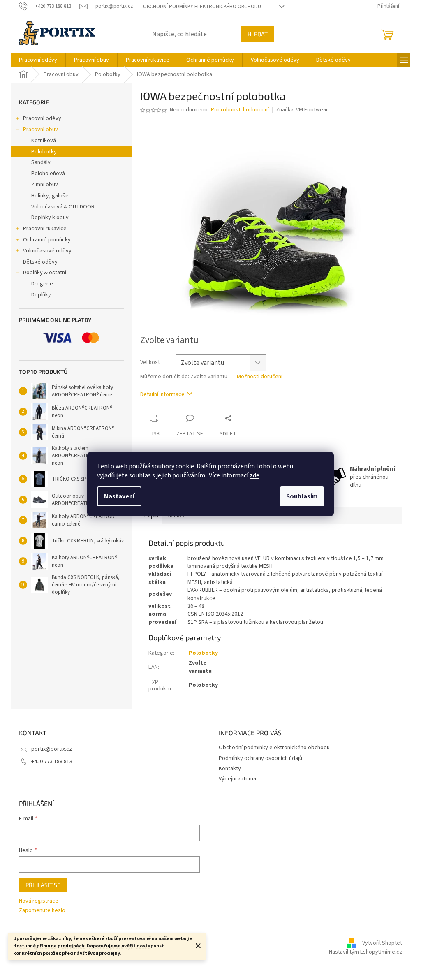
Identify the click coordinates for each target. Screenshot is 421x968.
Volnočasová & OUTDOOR (63, 207)
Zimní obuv (44, 185)
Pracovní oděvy (42, 118)
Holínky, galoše (50, 196)
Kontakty (230, 768)
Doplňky (41, 295)
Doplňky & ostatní (44, 273)
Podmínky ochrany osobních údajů (260, 758)
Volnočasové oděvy (47, 251)
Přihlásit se (42, 884)
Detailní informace (162, 394)
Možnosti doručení (259, 377)
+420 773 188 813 (51, 761)
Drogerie (42, 284)
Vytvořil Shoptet (382, 943)
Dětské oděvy (40, 262)
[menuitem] (38, 60)
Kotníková (43, 141)
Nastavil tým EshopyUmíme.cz (365, 952)
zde (254, 475)
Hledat (258, 33)
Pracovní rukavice (45, 229)
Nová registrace (38, 901)
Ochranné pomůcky (47, 240)
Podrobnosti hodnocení (240, 110)
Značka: (302, 110)
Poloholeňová (48, 173)
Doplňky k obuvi (50, 217)
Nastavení (119, 496)
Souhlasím (302, 496)
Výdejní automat (238, 779)
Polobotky (44, 152)
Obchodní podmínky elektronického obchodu (202, 6)
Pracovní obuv (40, 129)
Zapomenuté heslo (42, 911)
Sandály (41, 162)
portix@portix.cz (51, 749)
